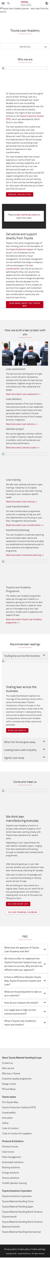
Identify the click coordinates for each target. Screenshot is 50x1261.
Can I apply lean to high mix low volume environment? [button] (20, 1011)
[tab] (25, 949)
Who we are (8, 1068)
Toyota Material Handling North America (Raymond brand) (22, 1224)
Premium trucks (10, 1146)
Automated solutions (12, 1162)
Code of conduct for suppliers (17, 1133)
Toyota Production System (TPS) (25, 117)
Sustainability (9, 1112)
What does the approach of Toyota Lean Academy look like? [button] (21, 949)
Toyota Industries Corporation (17, 1196)
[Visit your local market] (46, 3)
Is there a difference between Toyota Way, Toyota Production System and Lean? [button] (22, 980)
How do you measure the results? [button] (21, 1002)
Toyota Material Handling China (17, 1201)
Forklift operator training (14, 1183)
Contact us (7, 1062)
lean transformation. (19, 267)
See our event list (18, 904)
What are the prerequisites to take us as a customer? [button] (22, 993)
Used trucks (8, 1151)
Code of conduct (10, 1128)
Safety (5, 1122)
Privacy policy (10, 1249)
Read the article (17, 730)
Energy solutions (10, 1172)
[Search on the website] (8, 3)
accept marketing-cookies (26, 214)
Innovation (7, 1117)
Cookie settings (38, 1249)
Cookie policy (24, 1249)
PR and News (9, 1089)
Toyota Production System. (22, 249)
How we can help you (19, 194)
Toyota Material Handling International (21, 1231)
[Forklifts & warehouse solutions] (26, 3)
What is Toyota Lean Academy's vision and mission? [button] (20, 1022)
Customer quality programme (16, 1078)
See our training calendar (22, 912)
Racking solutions (11, 1167)
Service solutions (10, 1177)
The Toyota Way (10, 1102)
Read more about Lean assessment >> (23, 394)
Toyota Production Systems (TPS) (19, 1107)
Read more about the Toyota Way (24, 304)
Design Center (9, 1083)
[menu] (3, 3)
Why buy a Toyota (11, 1073)
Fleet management (11, 1156)
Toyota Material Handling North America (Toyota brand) (22, 1214)
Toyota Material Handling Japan (17, 1206)
